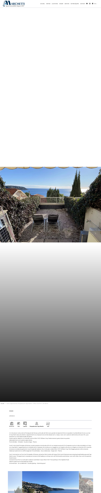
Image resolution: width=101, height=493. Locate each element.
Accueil (2, 403)
